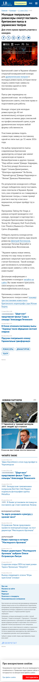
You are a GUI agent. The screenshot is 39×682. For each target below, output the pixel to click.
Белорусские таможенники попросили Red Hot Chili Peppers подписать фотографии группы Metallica (17, 490)
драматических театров (17, 76)
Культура (12, 10)
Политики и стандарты (10, 596)
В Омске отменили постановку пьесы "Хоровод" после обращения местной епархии (19, 329)
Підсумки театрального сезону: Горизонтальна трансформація (16, 339)
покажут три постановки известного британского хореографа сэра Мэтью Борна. (19, 302)
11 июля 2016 (23, 11)
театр (5, 353)
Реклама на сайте (8, 589)
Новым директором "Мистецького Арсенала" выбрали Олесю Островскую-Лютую (19, 553)
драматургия (23, 349)
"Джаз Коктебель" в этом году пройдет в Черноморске (19, 463)
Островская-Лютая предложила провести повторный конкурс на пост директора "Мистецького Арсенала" (19, 528)
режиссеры (8, 349)
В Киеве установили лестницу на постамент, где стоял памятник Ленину (19, 503)
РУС (30, 3)
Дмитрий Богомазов (20, 240)
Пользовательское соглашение (13, 599)
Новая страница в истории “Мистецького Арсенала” (15, 541)
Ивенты (4, 591)
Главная (4, 10)
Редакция (5, 594)
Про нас (5, 586)
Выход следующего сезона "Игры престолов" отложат (17, 576)
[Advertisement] (19, 376)
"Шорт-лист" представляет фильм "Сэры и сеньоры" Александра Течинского (17, 316)
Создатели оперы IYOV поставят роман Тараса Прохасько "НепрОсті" (19, 565)
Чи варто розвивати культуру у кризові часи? (17, 515)
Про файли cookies (9, 677)
